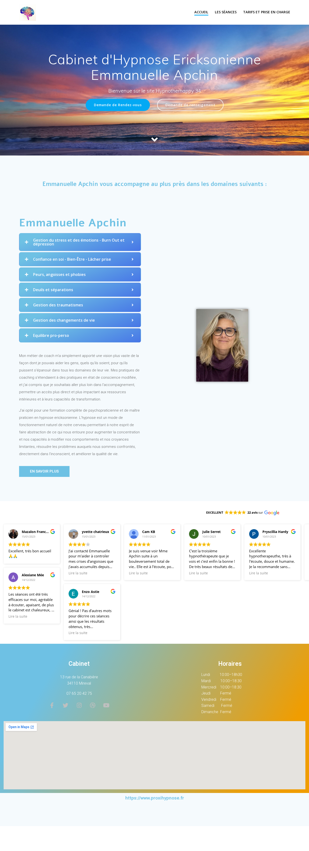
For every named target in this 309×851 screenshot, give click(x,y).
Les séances (226, 12)
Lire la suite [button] (17, 616)
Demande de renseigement (190, 105)
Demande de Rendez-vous (118, 105)
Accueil (201, 12)
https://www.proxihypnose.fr (154, 798)
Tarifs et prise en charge (266, 12)
